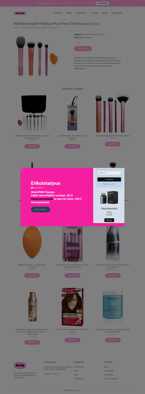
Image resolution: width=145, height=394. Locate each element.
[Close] (22, 169)
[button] (40, 209)
